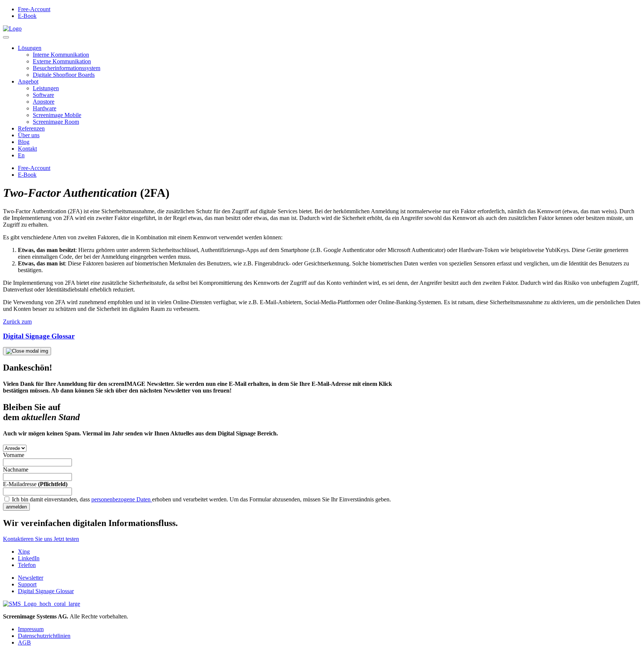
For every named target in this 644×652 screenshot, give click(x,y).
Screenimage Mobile (57, 115)
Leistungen (46, 88)
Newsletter (30, 577)
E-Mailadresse (35, 484)
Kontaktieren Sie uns (28, 539)
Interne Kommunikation (61, 54)
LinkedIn (29, 558)
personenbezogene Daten (121, 499)
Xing (24, 551)
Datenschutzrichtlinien (44, 636)
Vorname (13, 455)
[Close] (27, 351)
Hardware (44, 108)
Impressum (31, 629)
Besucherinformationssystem (66, 68)
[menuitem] (21, 155)
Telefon (27, 565)
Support (27, 584)
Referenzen (31, 128)
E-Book (27, 16)
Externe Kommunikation (62, 61)
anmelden (16, 507)
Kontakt (27, 148)
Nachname (15, 469)
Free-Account (34, 9)
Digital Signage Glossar (46, 591)
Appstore (43, 101)
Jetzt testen (66, 539)
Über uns (29, 135)
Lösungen (29, 48)
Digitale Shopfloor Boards (64, 75)
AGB (24, 642)
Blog (23, 142)
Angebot (28, 81)
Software (43, 95)
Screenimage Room (56, 122)
